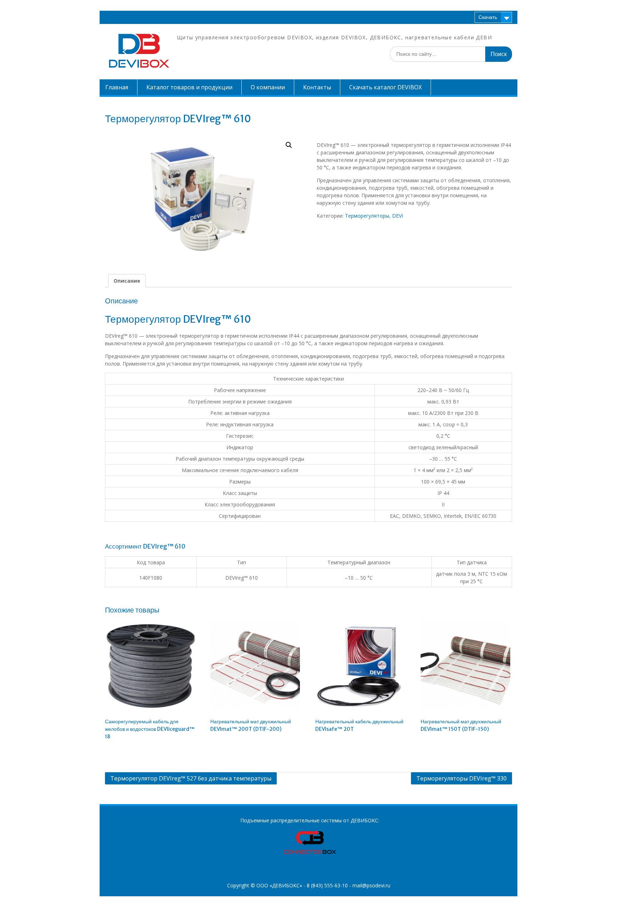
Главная (116, 87)
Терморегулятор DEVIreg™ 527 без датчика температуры (190, 778)
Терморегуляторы (367, 215)
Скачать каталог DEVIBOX (385, 87)
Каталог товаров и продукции (189, 87)
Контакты (317, 87)
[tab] (127, 280)
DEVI (397, 215)
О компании (268, 87)
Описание (127, 280)
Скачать (487, 17)
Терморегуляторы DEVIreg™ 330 (461, 778)
